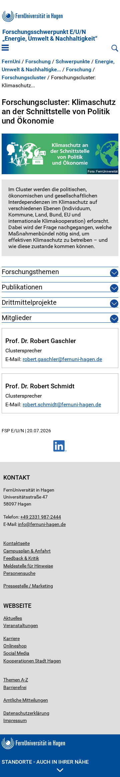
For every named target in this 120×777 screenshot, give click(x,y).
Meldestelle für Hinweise (28, 566)
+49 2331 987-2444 (40, 517)
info (22, 524)
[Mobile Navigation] (5, 48)
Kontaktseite (16, 543)
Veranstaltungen (20, 625)
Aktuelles (12, 618)
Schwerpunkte (73, 62)
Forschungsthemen (30, 272)
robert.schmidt (40, 404)
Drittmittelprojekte (29, 302)
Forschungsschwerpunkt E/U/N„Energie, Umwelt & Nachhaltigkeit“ (49, 35)
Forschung (38, 62)
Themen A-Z (15, 679)
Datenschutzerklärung (26, 713)
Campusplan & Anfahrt (27, 551)
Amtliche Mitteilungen (25, 700)
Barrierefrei (14, 687)
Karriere (11, 638)
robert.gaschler (40, 359)
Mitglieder (17, 318)
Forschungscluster (24, 78)
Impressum (15, 720)
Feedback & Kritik (21, 558)
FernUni (11, 62)
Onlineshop (15, 645)
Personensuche (19, 573)
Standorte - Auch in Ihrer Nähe (45, 762)
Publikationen (22, 287)
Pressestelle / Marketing (28, 585)
